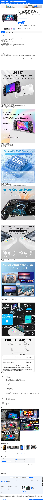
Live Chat (33, 488)
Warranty (2, 488)
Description (3, 32)
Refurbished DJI (28, 3)
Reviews (21, 14)
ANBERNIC (27, 14)
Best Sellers (7, 3)
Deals (14, 3)
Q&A (12, 32)
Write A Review (4, 461)
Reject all (39, 499)
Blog (23, 3)
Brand (11, 3)
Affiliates (9, 488)
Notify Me (21, 23)
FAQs (1, 489)
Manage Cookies (4, 499)
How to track (2, 486)
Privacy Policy (30, 497)
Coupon (17, 3)
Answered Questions (32, 14)
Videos (7, 32)
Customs (15, 488)
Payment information (10, 486)
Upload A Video (21, 453)
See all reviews (8, 461)
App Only (21, 3)
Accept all (32, 499)
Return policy (16, 486)
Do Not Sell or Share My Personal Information (17, 489)
